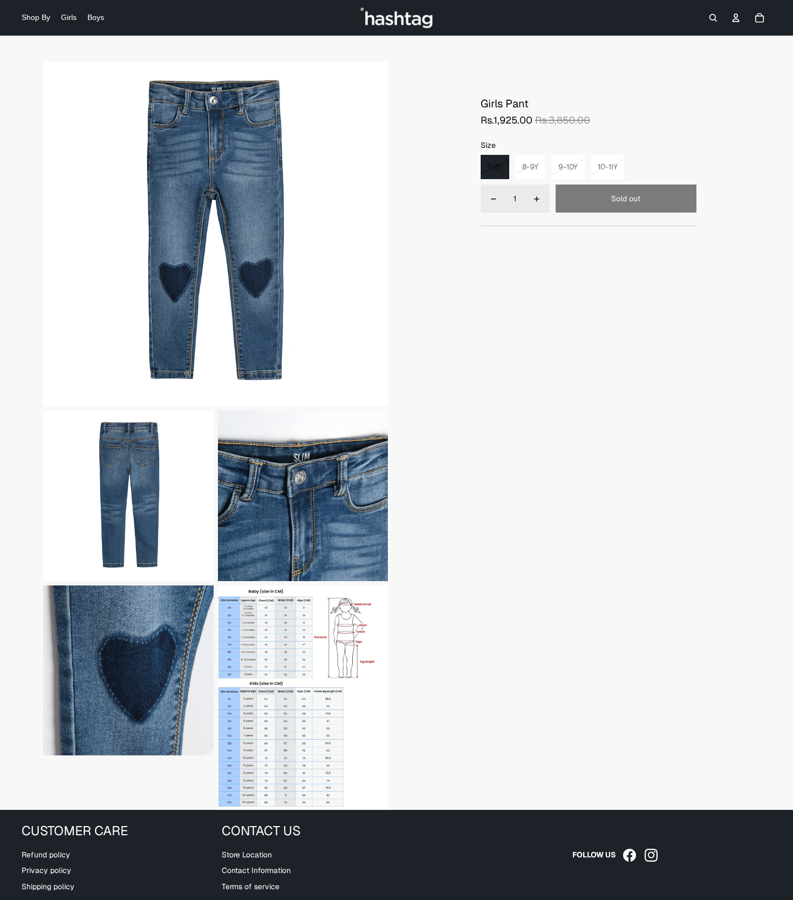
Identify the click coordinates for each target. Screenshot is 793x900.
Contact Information (256, 870)
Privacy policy (46, 870)
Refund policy (46, 855)
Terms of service (250, 886)
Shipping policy (48, 886)
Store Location (247, 855)
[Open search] (713, 18)
